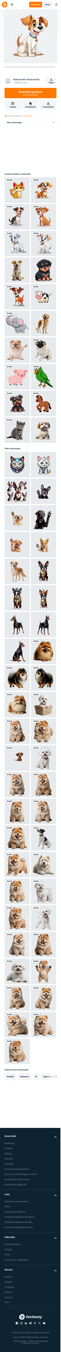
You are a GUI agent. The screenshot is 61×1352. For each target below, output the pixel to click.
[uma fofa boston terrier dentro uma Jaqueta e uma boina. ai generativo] (17, 998)
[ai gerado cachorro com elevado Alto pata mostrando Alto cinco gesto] (17, 811)
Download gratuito (30, 93)
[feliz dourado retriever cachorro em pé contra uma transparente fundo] (17, 944)
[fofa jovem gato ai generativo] (17, 670)
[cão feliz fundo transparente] (17, 483)
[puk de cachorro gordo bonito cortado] (17, 537)
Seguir (51, 82)
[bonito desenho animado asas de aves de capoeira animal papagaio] (17, 590)
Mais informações (14, 122)
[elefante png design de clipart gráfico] (17, 457)
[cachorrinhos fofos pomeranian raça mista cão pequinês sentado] (17, 510)
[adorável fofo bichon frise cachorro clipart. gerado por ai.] (17, 1238)
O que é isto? (27, 116)
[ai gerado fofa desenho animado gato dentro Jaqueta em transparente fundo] (17, 758)
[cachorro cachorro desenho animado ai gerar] (17, 377)
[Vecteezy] (4, 4)
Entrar (47, 4)
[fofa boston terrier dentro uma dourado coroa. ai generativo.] (17, 1024)
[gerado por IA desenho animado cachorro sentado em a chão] (17, 1318)
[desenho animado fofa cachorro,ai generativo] (17, 217)
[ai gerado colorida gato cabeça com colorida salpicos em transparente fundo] (17, 731)
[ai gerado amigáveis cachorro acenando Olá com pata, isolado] (17, 864)
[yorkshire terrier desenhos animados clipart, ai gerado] (17, 617)
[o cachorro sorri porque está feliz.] (17, 350)
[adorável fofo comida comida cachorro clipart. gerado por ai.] (17, 1264)
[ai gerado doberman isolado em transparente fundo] (17, 1051)
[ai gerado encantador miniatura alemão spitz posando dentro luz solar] (17, 1131)
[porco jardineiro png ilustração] (17, 563)
